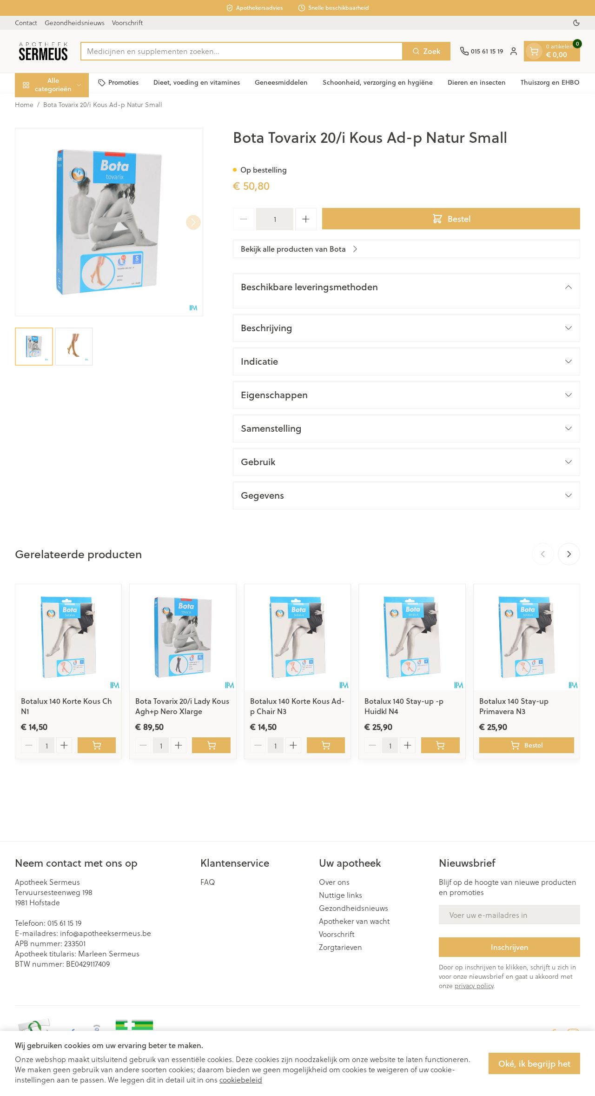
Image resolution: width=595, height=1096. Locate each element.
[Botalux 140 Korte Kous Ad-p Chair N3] (297, 637)
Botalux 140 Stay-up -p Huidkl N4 (403, 705)
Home (24, 104)
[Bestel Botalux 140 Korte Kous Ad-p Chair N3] (326, 745)
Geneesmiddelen (281, 82)
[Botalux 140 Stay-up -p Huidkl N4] (412, 637)
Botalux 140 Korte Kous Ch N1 (66, 705)
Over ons (334, 882)
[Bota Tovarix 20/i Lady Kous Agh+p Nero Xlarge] (183, 637)
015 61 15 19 (64, 922)
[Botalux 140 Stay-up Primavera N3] (527, 637)
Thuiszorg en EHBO (550, 82)
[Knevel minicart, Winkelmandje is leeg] (534, 51)
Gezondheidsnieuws (75, 22)
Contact (26, 22)
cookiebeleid (240, 1079)
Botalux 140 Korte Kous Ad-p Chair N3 (297, 705)
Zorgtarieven (340, 947)
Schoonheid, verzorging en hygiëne (378, 82)
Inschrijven (510, 947)
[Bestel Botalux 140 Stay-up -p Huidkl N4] (440, 745)
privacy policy (474, 985)
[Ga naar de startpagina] (43, 51)
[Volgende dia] (569, 554)
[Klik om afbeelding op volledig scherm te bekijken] (109, 222)
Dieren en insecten (477, 82)
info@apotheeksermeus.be (105, 933)
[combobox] (241, 51)
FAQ (207, 882)
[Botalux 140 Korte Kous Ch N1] (68, 637)
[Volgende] (193, 222)
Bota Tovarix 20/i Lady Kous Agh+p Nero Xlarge (182, 705)
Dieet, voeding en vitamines (196, 82)
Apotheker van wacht (354, 921)
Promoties (123, 82)
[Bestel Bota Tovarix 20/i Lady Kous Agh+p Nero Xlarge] (211, 745)
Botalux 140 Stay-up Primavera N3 (514, 705)
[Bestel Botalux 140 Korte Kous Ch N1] (97, 745)
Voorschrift (127, 22)
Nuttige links (340, 895)
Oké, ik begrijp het (534, 1063)
